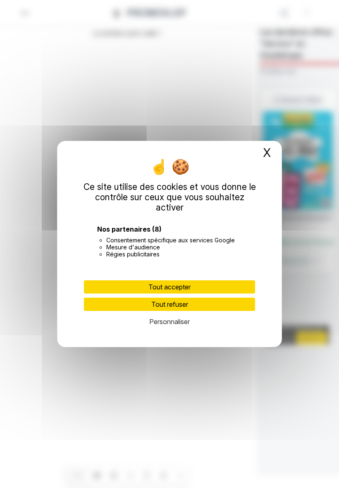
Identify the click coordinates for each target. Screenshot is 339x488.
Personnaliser (169, 321)
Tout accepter (169, 287)
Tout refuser (169, 304)
